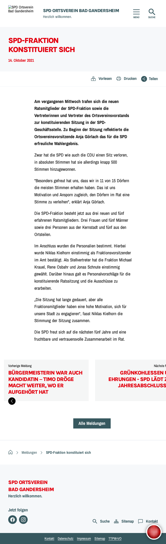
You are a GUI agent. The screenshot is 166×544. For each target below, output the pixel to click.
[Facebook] (12, 519)
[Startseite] (10, 452)
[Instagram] (23, 519)
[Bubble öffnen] (154, 532)
